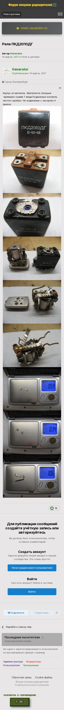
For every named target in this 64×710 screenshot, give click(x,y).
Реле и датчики (30, 56)
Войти (32, 591)
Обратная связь (22, 677)
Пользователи (11, 665)
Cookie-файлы (43, 677)
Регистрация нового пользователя (32, 567)
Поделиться (17, 612)
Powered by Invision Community (32, 685)
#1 (60, 88)
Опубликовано (29, 73)
